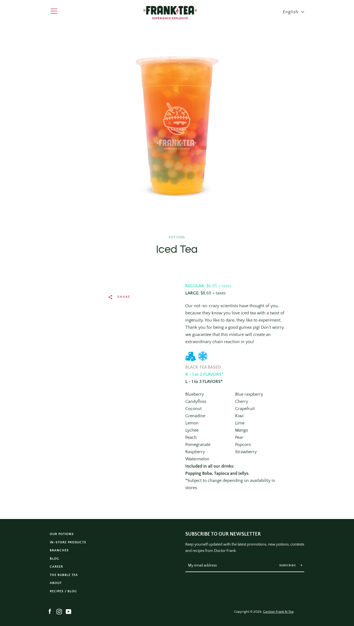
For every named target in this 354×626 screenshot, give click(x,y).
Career (56, 566)
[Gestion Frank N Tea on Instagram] (59, 611)
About (56, 583)
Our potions (62, 534)
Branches (59, 550)
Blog (54, 558)
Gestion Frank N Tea (278, 612)
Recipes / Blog (63, 591)
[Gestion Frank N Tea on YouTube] (68, 611)
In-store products (68, 542)
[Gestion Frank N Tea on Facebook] (50, 611)
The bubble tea (64, 575)
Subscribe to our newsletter (223, 534)
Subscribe (288, 565)
